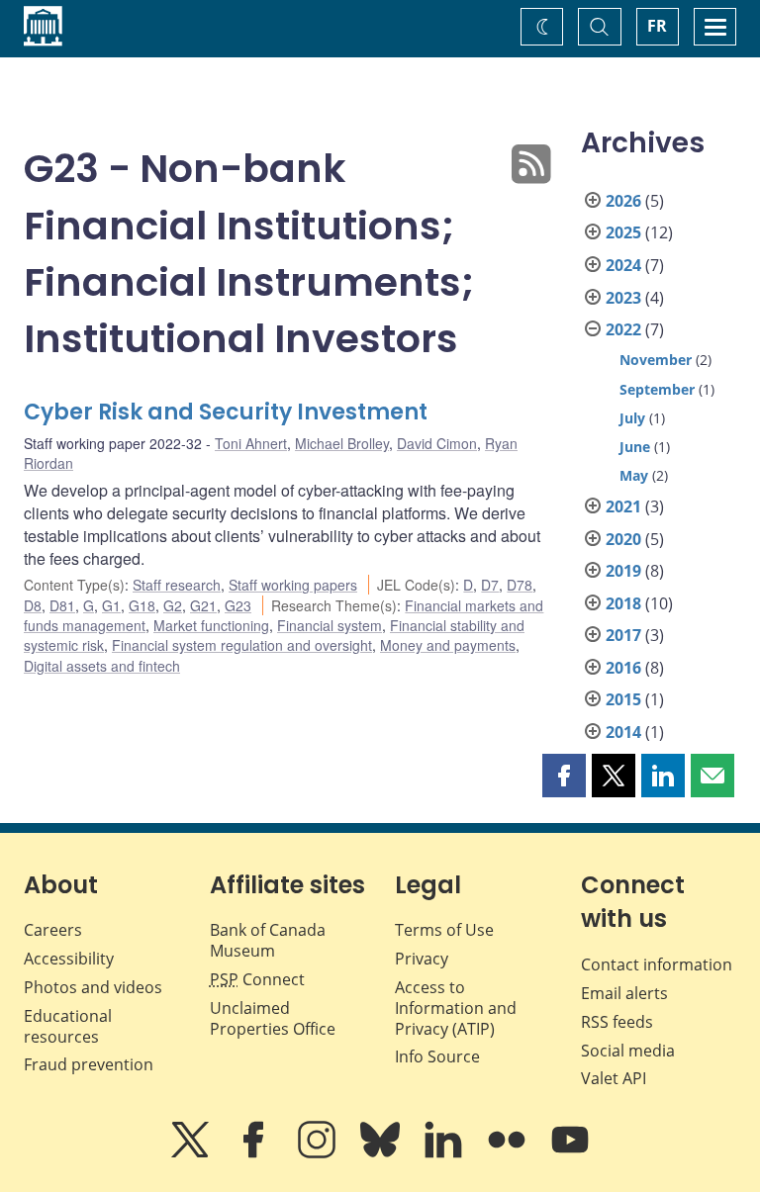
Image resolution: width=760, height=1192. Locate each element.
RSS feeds (617, 1022)
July (632, 418)
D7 (490, 585)
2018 (623, 603)
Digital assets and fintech (102, 666)
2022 (623, 329)
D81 (62, 605)
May (633, 475)
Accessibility (69, 958)
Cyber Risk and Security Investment (226, 412)
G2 (172, 605)
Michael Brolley (342, 443)
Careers (53, 930)
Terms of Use (444, 930)
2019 (623, 571)
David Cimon (437, 443)
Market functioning (211, 625)
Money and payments (448, 645)
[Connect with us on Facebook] (255, 1153)
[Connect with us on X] (192, 1153)
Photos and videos (93, 987)
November (655, 359)
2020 (623, 539)
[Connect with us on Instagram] (318, 1153)
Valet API (613, 1078)
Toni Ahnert (251, 443)
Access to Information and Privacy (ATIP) (456, 1008)
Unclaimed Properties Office (272, 1018)
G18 (142, 605)
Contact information (656, 964)
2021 (623, 506)
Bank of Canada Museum (268, 940)
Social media (628, 1050)
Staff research (177, 585)
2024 (623, 265)
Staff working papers (293, 585)
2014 (623, 732)
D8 (33, 605)
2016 (623, 668)
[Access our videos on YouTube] (570, 1153)
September (657, 389)
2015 (623, 699)
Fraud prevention (88, 1064)
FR (657, 26)
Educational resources (68, 1026)
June (634, 446)
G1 (111, 605)
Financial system (329, 625)
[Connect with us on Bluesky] (382, 1153)
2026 (623, 201)
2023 (623, 298)
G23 (238, 605)
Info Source (437, 1056)
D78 (519, 585)
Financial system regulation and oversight (242, 645)
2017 (623, 635)
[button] (564, 775)
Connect (257, 979)
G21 (203, 605)
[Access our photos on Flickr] (508, 1153)
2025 (623, 232)
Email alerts (624, 993)
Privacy (421, 958)
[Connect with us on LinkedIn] (445, 1153)
